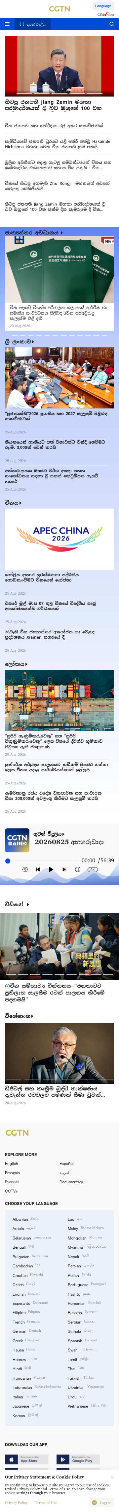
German (27, 1331)
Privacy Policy (16, 1503)
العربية (65, 1172)
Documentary (71, 1181)
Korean (25, 1415)
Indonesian (37, 1387)
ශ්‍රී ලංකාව (18, 342)
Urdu (76, 1396)
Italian (25, 1396)
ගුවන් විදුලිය (47, 834)
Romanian (84, 1303)
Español (67, 1163)
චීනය (12, 503)
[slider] (7, 861)
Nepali (78, 1256)
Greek (26, 1340)
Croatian (28, 1275)
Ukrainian (86, 1387)
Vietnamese (87, 1406)
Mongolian (84, 1237)
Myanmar (87, 1247)
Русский (12, 1181)
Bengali (23, 1247)
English (11, 1163)
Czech (24, 1284)
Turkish (81, 1378)
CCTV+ (11, 1191)
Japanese (27, 1406)
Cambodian (26, 1265)
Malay (85, 1228)
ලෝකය (14, 664)
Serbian (81, 1322)
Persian (81, 1265)
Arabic (24, 1228)
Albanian (26, 1219)
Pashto (79, 1294)
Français (12, 1172)
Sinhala (80, 1331)
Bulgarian (30, 1256)
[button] (24, 93)
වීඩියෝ (15, 904)
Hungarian (29, 1378)
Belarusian (32, 1237)
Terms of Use (46, 1503)
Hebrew (25, 1359)
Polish (79, 1275)
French (26, 1322)
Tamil (77, 1359)
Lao (75, 1219)
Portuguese (87, 1284)
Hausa (24, 1349)
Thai (76, 1368)
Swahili (82, 1349)
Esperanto (30, 1303)
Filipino (26, 1312)
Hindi (22, 1368)
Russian (82, 1312)
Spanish (82, 1340)
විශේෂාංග (17, 1016)
